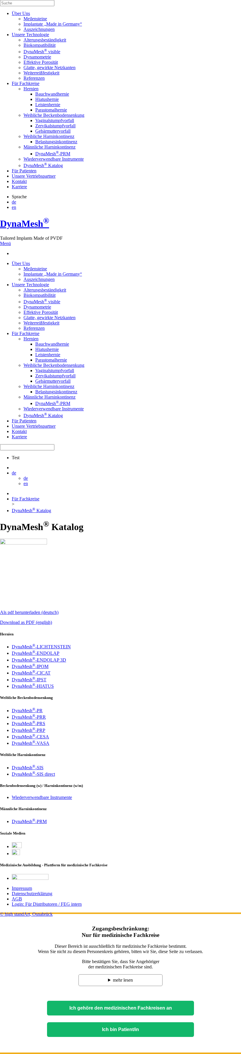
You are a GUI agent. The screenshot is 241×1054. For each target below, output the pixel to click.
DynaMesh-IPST (29, 679)
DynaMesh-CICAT (31, 672)
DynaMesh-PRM (52, 153)
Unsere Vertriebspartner (34, 176)
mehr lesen (123, 980)
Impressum (22, 888)
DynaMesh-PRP (28, 730)
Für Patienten (24, 170)
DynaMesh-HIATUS (33, 686)
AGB (17, 898)
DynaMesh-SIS (27, 767)
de (14, 201)
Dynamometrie (37, 56)
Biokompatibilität (40, 45)
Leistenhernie (47, 104)
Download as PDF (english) (26, 622)
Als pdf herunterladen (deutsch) (29, 612)
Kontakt (19, 181)
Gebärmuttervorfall (53, 131)
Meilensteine (35, 18)
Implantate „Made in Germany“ (53, 23)
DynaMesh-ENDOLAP (35, 653)
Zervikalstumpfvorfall (55, 125)
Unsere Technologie (30, 34)
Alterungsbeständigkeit (45, 39)
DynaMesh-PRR (29, 717)
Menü (5, 243)
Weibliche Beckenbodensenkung (54, 115)
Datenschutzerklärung (32, 893)
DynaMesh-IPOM (30, 666)
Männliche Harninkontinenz (50, 146)
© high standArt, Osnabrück (26, 914)
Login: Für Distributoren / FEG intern (47, 904)
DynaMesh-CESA (30, 736)
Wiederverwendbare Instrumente (54, 158)
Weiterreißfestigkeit (41, 72)
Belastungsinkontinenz (56, 141)
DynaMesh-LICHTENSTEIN (41, 646)
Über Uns (21, 13)
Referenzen (34, 78)
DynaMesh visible (42, 51)
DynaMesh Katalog (43, 165)
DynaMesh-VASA (30, 743)
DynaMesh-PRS (28, 723)
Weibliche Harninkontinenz (49, 136)
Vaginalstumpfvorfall (54, 120)
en (14, 207)
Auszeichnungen (39, 29)
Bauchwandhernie (52, 93)
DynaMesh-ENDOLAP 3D (39, 659)
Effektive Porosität (41, 62)
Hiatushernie (47, 99)
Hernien (31, 88)
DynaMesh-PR (27, 710)
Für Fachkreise (25, 83)
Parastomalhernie (51, 109)
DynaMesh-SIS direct (33, 774)
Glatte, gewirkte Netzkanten (50, 67)
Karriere (19, 186)
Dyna (24, 223)
